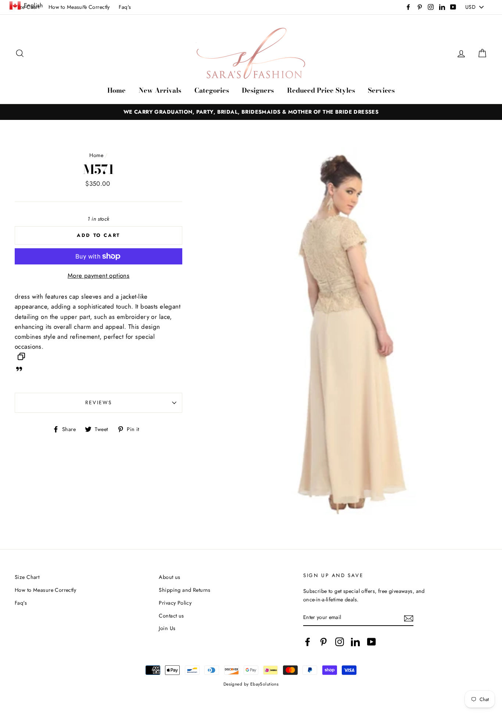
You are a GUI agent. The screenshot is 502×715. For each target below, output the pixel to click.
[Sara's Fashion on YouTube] (371, 641)
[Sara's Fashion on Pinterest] (323, 641)
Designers (258, 90)
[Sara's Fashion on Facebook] (307, 641)
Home (116, 90)
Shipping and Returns (185, 590)
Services (381, 90)
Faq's (125, 7)
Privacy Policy (175, 602)
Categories (211, 90)
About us (169, 577)
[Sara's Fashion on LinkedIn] (355, 641)
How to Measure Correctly (45, 590)
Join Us (167, 628)
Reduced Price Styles (321, 90)
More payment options (99, 275)
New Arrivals (160, 90)
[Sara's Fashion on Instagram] (339, 641)
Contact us (171, 615)
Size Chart (27, 577)
